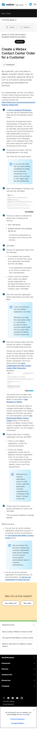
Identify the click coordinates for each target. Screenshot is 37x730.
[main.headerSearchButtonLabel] (26, 4)
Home (3, 13)
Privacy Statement (8, 704)
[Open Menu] (35, 4)
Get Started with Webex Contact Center (19, 418)
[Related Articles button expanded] (34, 625)
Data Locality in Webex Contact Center (17, 632)
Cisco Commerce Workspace (20, 110)
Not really (27, 603)
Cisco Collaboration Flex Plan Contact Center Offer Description (18, 365)
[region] (18, 717)
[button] (30, 4)
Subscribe (19, 42)
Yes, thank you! (11, 603)
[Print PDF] (13, 42)
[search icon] (26, 5)
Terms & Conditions (9, 701)
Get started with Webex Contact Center (17, 638)
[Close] (34, 710)
